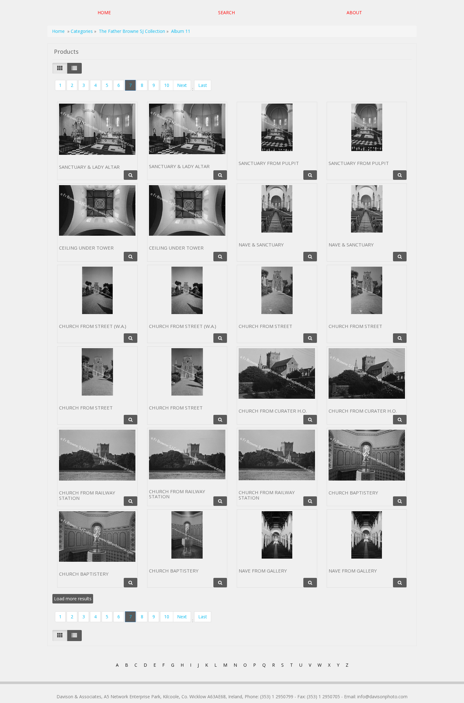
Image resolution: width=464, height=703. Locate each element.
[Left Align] (59, 68)
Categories (82, 31)
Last (202, 85)
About (354, 12)
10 (166, 85)
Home (104, 12)
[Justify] (74, 68)
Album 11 (180, 31)
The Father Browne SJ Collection (132, 31)
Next (182, 85)
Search (226, 12)
